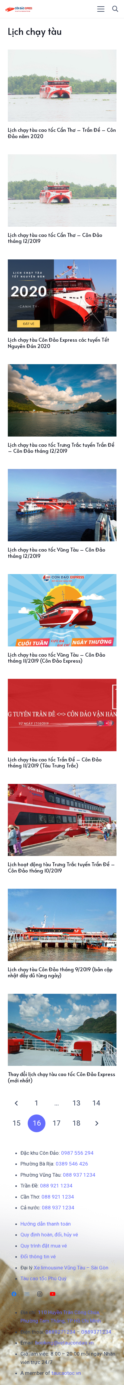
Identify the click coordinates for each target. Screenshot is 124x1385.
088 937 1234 (79, 1175)
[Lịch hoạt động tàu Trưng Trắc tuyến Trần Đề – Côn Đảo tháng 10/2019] (62, 820)
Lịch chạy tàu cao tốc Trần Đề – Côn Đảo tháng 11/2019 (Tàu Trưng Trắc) (55, 762)
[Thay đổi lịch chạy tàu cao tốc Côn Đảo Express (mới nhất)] (62, 1030)
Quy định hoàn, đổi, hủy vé (49, 1235)
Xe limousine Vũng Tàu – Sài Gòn (71, 1268)
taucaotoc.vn (66, 1373)
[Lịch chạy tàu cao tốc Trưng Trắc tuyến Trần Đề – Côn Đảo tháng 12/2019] (62, 400)
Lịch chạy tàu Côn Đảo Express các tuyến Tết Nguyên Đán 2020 (58, 342)
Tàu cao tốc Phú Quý (43, 1278)
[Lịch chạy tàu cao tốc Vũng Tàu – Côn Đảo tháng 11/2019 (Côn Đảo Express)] (62, 610)
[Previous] (17, 1103)
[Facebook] (14, 1294)
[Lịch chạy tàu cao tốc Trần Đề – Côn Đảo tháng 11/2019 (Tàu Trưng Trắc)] (62, 715)
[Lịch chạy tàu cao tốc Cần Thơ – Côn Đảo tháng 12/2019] (62, 190)
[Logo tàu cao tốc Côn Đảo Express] (19, 9)
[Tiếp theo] (97, 1123)
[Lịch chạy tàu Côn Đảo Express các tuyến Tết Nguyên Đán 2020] (62, 295)
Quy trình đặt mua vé (43, 1246)
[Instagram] (39, 1294)
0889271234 (60, 1332)
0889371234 (96, 1332)
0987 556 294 (77, 1153)
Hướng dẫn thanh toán (45, 1224)
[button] (101, 9)
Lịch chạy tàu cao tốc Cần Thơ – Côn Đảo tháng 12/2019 (55, 237)
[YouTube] (52, 1294)
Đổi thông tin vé (38, 1256)
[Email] (26, 1294)
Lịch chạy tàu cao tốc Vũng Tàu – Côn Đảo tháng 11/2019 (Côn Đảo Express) (56, 657)
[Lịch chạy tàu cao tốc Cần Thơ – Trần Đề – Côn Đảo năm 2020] (62, 86)
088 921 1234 (56, 1186)
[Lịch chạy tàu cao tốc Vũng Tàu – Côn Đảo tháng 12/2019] (62, 505)
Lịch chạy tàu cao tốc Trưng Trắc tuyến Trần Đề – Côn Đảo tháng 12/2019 (61, 447)
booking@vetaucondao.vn (64, 1343)
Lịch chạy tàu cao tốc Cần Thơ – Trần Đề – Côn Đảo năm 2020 (62, 132)
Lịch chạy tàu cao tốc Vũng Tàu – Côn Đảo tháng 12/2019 (56, 552)
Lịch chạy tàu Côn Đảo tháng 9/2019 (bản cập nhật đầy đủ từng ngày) (60, 972)
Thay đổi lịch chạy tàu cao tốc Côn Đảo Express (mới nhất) (61, 1077)
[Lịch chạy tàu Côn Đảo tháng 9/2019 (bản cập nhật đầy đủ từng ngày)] (62, 925)
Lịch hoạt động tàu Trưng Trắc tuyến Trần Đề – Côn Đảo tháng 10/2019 (61, 867)
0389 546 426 (72, 1164)
